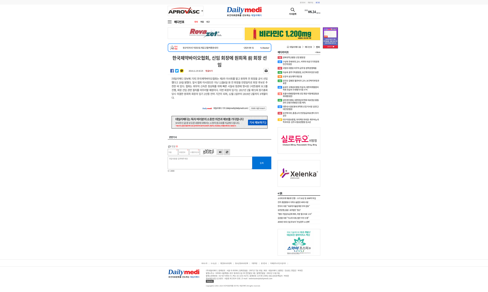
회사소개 (204, 263)
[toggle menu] (170, 21)
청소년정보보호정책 (241, 263)
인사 (196, 21)
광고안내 (302, 2)
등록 (262, 162)
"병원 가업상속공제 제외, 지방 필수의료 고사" (295, 214)
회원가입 (310, 2)
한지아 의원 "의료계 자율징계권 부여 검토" (294, 206)
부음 (202, 21)
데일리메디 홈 (295, 46)
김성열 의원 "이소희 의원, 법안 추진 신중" (293, 218)
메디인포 (179, 22)
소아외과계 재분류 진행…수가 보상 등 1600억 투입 (297, 198)
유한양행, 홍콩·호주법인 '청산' (289, 210)
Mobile (210, 281)
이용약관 (254, 263)
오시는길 (213, 263)
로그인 (318, 2)
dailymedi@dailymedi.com (237, 108)
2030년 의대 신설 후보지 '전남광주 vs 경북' (294, 221)
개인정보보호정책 (226, 263)
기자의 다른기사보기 (258, 108)
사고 (208, 21)
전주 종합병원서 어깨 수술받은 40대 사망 (293, 202)
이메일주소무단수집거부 (278, 263)
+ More (317, 52)
